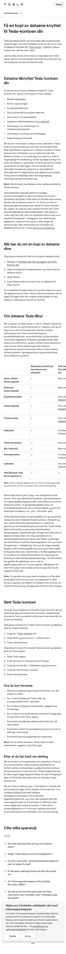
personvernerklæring (43, 228)
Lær (33, 943)
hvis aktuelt (43, 121)
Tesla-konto (35, 47)
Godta (12, 936)
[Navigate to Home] (13, 4)
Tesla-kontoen (24, 633)
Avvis (28, 936)
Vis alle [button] (7, 835)
